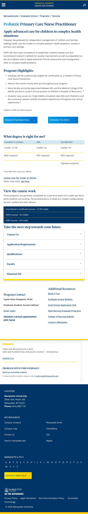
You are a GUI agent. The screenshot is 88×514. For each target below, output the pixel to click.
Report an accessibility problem (15, 372)
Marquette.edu (11, 15)
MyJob (49, 440)
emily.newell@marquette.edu (47, 376)
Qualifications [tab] (14, 254)
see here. (25, 181)
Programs (45, 15)
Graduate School (44, 6)
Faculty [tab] (11, 264)
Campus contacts (12, 422)
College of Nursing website (61, 316)
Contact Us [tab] (13, 235)
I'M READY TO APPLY (60, 120)
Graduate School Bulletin (60, 299)
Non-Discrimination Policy (51, 498)
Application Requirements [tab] (21, 244)
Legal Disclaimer (28, 498)
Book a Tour (54, 293)
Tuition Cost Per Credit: (20, 178)
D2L (48, 434)
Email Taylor (10, 310)
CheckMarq (51, 428)
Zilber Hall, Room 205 (14, 399)
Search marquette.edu (15, 440)
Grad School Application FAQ (62, 305)
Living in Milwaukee (57, 322)
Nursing (56, 15)
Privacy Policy (11, 498)
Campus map (10, 428)
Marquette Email (54, 422)
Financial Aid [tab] (14, 274)
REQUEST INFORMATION (17, 120)
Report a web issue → (18, 475)
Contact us (9, 434)
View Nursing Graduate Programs (64, 310)
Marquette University (44, 3)
